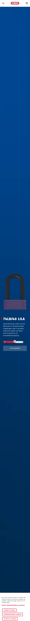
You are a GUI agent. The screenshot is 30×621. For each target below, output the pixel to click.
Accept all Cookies (10, 619)
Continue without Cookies (12, 614)
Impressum (22, 605)
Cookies (4, 605)
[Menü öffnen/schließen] (27, 3)
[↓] (18, 313)
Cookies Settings (9, 610)
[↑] (12, 313)
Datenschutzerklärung (12, 605)
